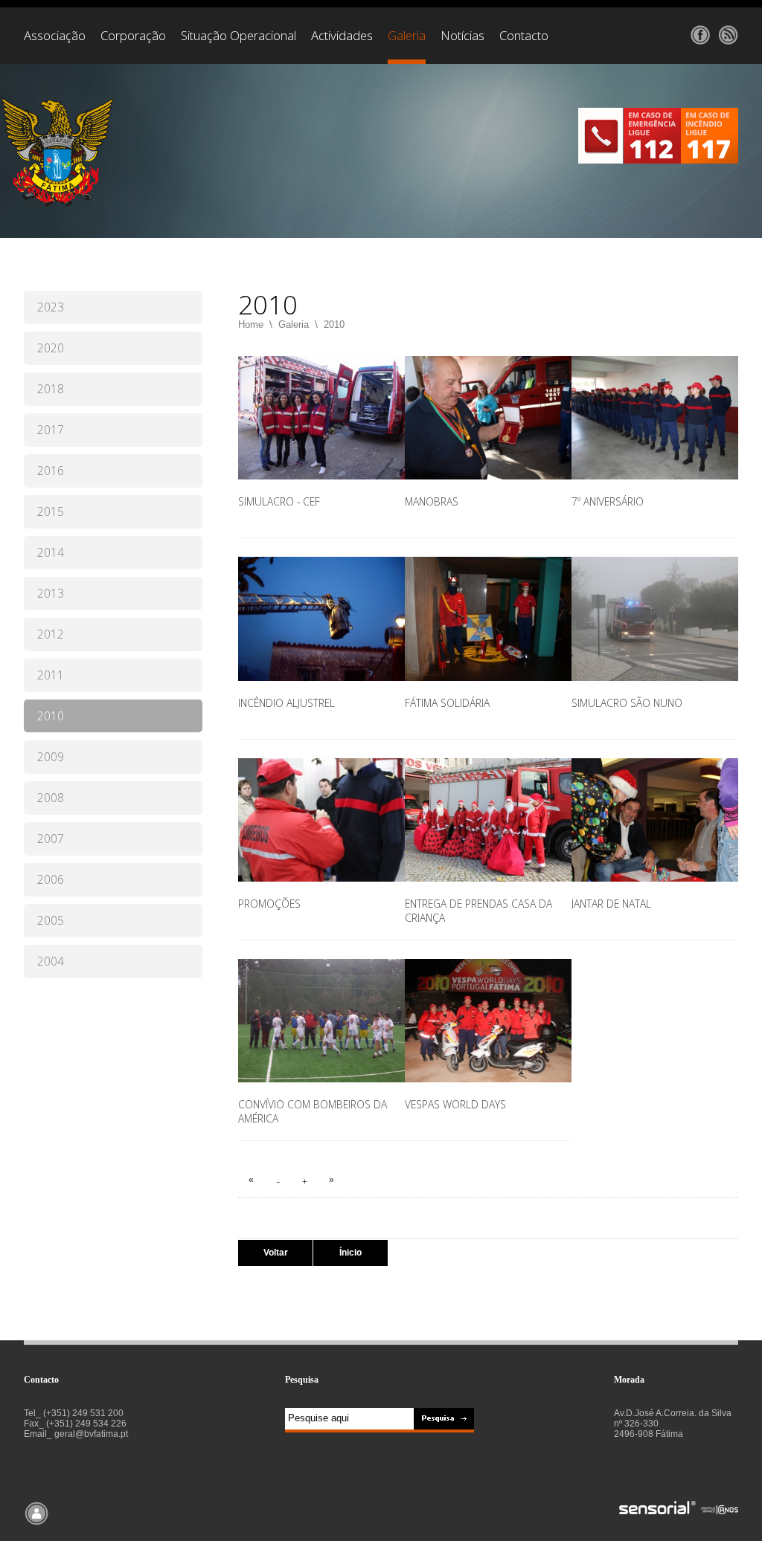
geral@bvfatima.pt (91, 1434)
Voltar (275, 1252)
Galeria (293, 324)
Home (250, 324)
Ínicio (350, 1252)
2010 (334, 324)
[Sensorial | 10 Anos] (678, 1508)
